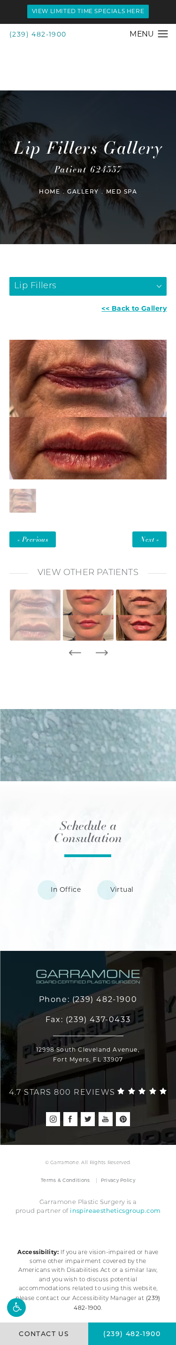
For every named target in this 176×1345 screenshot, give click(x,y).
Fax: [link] (88, 1019)
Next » (149, 539)
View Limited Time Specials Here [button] (88, 11)
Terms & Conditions (65, 1180)
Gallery (83, 192)
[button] (16, 1307)
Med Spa (122, 192)
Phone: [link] (88, 999)
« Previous (32, 539)
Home (49, 192)
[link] (88, 1090)
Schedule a (88, 831)
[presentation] (75, 653)
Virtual (122, 889)
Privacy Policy (118, 1180)
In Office (66, 889)
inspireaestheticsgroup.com (115, 1210)
